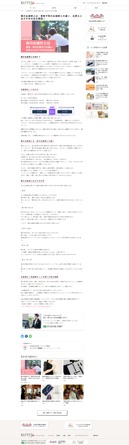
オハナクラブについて (93, 3)
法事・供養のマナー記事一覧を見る (52, 413)
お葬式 (54, 8)
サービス (32, 8)
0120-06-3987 (55, 326)
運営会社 (104, 3)
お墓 (75, 8)
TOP (84, 3)
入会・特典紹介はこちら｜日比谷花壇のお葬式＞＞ (36, 306)
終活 (96, 8)
